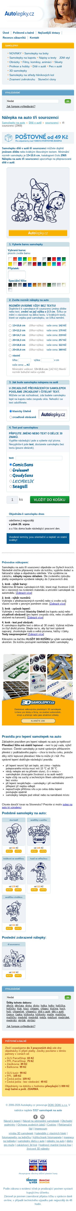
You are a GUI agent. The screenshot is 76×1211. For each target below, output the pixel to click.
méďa (43, 1017)
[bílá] (10, 259)
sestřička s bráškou (13, 897)
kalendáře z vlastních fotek (50, 1133)
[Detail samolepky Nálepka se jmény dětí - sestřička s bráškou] (9, 928)
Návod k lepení (12, 1120)
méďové (52, 1017)
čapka (18, 1014)
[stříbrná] (44, 259)
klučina (54, 1008)
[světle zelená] (25, 259)
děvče (9, 1005)
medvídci (11, 1020)
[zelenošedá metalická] (54, 285)
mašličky (11, 1017)
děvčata (19, 1005)
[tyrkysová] (54, 264)
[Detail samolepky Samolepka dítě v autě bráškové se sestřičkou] (9, 889)
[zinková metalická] (15, 285)
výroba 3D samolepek (21, 1133)
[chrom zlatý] (64, 285)
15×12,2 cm (18, 330)
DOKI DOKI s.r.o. (58, 1105)
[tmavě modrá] (39, 264)
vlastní (16, 355)
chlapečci (31, 1011)
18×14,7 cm (18, 335)
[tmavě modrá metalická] (25, 285)
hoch (62, 1008)
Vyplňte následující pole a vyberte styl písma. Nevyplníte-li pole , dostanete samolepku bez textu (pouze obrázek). (36, 440)
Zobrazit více (24, 592)
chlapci (45, 1008)
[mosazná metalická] (44, 285)
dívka (28, 1005)
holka (44, 1005)
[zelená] (64, 259)
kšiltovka (29, 1014)
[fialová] (20, 264)
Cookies (51, 1124)
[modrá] (59, 259)
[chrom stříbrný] (10, 290)
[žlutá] (10, 264)
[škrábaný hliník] (59, 285)
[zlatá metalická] (39, 285)
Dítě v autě (35, 122)
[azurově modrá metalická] (29, 285)
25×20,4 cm (18, 349)
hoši (8, 1011)
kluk (19, 1008)
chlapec (34, 1008)
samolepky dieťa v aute (31, 1141)
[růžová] (59, 264)
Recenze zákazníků (14, 37)
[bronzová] (64, 264)
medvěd (22, 1017)
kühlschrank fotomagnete (47, 1137)
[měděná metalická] (34, 285)
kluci (26, 1008)
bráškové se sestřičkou (14, 859)
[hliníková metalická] (20, 285)
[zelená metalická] (49, 285)
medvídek (63, 1017)
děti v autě (58, 1011)
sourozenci (52, 122)
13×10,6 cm (18, 325)
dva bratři (14, 820)
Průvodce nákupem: (15, 562)
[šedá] (29, 264)
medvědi (33, 1017)
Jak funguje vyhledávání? (20, 106)
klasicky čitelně (21, 411)
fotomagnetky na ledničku (16, 1137)
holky (51, 1005)
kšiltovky (40, 1014)
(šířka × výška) (36, 325)
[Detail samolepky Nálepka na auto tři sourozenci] (9, 975)
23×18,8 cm (18, 345)
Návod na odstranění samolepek (41, 1120)
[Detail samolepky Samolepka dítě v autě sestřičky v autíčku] (34, 850)
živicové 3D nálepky (38, 1148)
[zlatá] (25, 264)
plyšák (22, 1020)
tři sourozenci (14, 944)
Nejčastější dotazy (49, 32)
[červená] (54, 259)
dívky (36, 1005)
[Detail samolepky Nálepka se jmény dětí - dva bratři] (9, 850)
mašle (50, 1014)
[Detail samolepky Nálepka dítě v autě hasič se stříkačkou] (34, 889)
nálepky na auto (56, 1141)
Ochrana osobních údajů (31, 1124)
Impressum (40, 1128)
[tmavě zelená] (44, 264)
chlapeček (18, 1011)
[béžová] (15, 264)
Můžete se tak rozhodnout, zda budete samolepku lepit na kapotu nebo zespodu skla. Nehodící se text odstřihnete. (37, 395)
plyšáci (31, 1020)
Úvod (6, 32)
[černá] (49, 259)
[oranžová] (34, 259)
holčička (60, 1005)
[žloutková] (49, 264)
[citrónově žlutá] (29, 259)
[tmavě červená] (34, 264)
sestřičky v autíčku (39, 820)
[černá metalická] (10, 285)
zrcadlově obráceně (24, 417)
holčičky (11, 1008)
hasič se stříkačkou (38, 859)
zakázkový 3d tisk (27, 1144)
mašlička (60, 1014)
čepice (10, 1014)
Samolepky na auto (13, 122)
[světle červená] (15, 259)
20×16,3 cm (18, 340)
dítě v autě (44, 1011)
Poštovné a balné (23, 32)
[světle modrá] (20, 259)
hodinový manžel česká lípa (55, 1144)
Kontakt (34, 37)
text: (12, 457)
